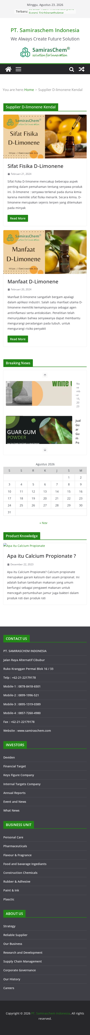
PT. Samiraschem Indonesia (45, 30)
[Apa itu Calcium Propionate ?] (45, 545)
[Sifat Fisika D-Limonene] (45, 136)
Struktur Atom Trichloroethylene (51, 11)
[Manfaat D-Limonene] (45, 252)
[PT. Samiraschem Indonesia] (8, 69)
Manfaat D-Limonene (33, 281)
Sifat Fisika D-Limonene (35, 165)
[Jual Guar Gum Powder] (39, 404)
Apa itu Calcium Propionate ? (41, 555)
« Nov (43, 523)
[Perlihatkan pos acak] (82, 69)
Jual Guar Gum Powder (78, 401)
